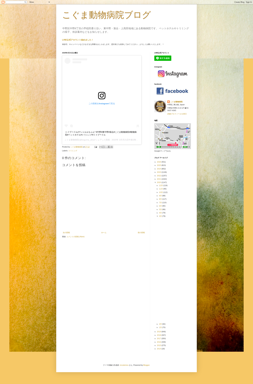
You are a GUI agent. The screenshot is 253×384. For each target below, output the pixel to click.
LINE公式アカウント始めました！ (77, 40)
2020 (159, 182)
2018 (159, 335)
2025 (159, 165)
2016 (159, 342)
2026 (159, 162)
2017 (159, 339)
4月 (160, 213)
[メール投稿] (96, 147)
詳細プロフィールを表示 (177, 114)
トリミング (72, 151)
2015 (159, 345)
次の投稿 (66, 233)
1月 (160, 327)
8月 (160, 199)
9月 (160, 196)
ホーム (103, 233)
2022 (159, 176)
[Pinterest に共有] (111, 146)
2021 (159, 179)
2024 (159, 169)
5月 (160, 209)
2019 (159, 332)
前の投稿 (141, 233)
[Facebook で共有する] (108, 146)
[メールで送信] (100, 146)
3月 (160, 216)
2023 (159, 172)
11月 (161, 189)
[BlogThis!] (103, 146)
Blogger (146, 365)
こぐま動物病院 (72, 140)
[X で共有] (106, 146)
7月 (160, 203)
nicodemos (124, 365)
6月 (160, 206)
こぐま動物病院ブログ (106, 15)
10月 (161, 192)
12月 (161, 185)
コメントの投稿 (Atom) (75, 237)
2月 (160, 324)
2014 (159, 349)
